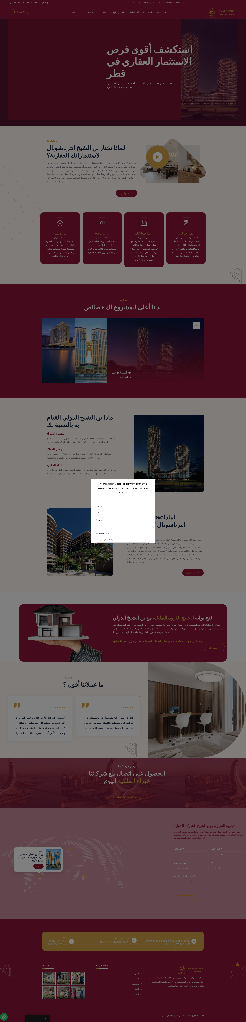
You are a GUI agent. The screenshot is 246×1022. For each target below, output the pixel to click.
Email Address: (103, 533)
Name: (99, 506)
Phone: (99, 520)
